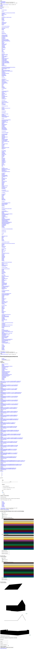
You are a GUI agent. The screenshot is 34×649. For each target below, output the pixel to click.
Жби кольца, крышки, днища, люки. (7, 333)
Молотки (3, 138)
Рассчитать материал (3, 556)
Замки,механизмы (4, 319)
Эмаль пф (3, 46)
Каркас (3, 18)
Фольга (3, 76)
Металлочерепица (4, 124)
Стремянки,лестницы (5, 342)
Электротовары (4, 210)
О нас (3, 344)
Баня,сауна (3, 251)
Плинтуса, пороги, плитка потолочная (7, 331)
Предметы (3, 256)
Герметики (3, 247)
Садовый (3, 144)
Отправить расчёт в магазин (9, 647)
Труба (3, 84)
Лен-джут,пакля (4, 68)
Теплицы (3, 201)
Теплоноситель (4, 98)
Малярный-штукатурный (5, 147)
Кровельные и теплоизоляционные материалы (8, 67)
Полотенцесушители (5, 185)
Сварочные (3, 324)
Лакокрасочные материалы (6, 268)
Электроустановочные (5, 221)
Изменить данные (3, 647)
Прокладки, (3, 179)
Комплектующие (4, 170)
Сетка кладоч (4, 190)
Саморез (3, 63)
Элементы (3, 218)
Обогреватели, (4, 225)
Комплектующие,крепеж (5, 116)
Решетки (3, 308)
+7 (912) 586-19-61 (3, 352)
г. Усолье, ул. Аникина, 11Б (7, 489)
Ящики (3, 258)
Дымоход (3, 122)
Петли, (3, 320)
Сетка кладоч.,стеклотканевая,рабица (7, 228)
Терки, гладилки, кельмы (5, 141)
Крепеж (3, 332)
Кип (2, 180)
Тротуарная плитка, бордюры (6, 202)
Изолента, (3, 378)
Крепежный (3, 287)
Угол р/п (3, 83)
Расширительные (4, 178)
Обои (3, 89)
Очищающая (4, 103)
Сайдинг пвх (4, 335)
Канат (3, 239)
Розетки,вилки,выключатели (6, 371)
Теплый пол (3, 215)
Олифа (3, 43)
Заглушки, (3, 109)
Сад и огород (4, 150)
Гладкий (3, 125)
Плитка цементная (4, 204)
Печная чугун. (4, 230)
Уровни (3, 142)
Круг (2, 234)
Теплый (3, 217)
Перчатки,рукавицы (5, 139)
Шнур (3, 237)
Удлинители (3, 368)
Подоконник (4, 112)
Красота (3, 254)
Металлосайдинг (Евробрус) (6, 171)
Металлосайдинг (4, 128)
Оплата (3, 347)
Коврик (3, 312)
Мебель (3, 259)
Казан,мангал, (4, 311)
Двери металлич (4, 22)
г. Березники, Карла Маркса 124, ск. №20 (9, 487)
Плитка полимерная (5, 203)
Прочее (3, 329)
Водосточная (4, 127)
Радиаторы (3, 95)
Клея (2, 245)
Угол (2, 85)
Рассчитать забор (2, 555)
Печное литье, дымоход (5, 336)
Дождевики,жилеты (5, 263)
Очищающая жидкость (5, 102)
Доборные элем (4, 91)
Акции (3, 345)
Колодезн (3, 32)
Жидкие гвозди (4, 14)
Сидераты (3, 159)
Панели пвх (3, 341)
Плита (3, 310)
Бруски (3, 338)
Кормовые (3, 160)
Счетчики (3, 227)
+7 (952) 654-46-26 (3, 2)
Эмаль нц (3, 45)
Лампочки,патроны (5, 220)
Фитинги (3, 97)
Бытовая (3, 257)
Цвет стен (5, 534)
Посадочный (4, 162)
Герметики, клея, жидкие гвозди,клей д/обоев (8, 12)
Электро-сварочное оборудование (7, 208)
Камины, (3, 260)
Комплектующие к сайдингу (6, 169)
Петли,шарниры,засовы (5, 316)
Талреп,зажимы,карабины (5, 62)
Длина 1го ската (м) (5, 551)
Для (2, 166)
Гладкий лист (4, 121)
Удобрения (3, 153)
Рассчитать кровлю (3, 581)
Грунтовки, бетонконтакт (5, 40)
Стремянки (3, 192)
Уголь (3, 309)
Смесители (3, 176)
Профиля (3, 20)
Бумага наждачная (4, 134)
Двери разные (4, 23)
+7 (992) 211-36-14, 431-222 (4, 4)
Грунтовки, (3, 49)
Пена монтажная (4, 101)
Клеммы (3, 365)
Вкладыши (3, 164)
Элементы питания (4, 216)
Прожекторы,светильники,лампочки (7, 213)
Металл (3, 123)
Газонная (3, 161)
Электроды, (3, 325)
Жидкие (3, 15)
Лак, (2, 50)
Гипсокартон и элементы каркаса (6, 17)
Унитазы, (3, 186)
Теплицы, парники (4, 267)
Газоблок (3, 194)
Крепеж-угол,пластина (5, 58)
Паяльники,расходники (5, 223)
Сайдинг (3, 167)
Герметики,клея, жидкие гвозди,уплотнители (8, 243)
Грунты (3, 163)
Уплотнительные (4, 181)
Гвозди (3, 55)
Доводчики (3, 28)
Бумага (3, 145)
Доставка (3, 346)
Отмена (2, 646)
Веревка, (3, 240)
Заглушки (3, 87)
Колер (3, 41)
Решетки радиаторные (5, 132)
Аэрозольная (4, 47)
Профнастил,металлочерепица (6, 119)
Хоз (2, 250)
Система (3, 173)
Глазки (3, 321)
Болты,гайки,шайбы (5, 54)
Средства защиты (4, 140)
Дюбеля (3, 57)
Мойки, (3, 184)
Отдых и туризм (4, 305)
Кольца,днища (4, 33)
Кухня (3, 249)
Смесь (3, 197)
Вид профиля (4, 512)
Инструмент (3, 148)
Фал (2, 238)
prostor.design (7, 509)
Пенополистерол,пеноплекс (6, 70)
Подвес (3, 19)
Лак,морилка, (4, 272)
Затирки (3, 195)
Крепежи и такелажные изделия (6, 293)
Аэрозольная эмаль (4, 35)
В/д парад (3, 38)
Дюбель (3, 64)
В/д (2, 48)
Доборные (3, 93)
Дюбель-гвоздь (4, 56)
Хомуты (3, 303)
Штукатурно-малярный (5, 276)
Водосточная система (5, 120)
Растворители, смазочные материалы (7, 339)
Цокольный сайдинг (5, 168)
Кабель (3, 212)
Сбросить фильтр (6, 495)
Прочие (3, 327)
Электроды (3, 209)
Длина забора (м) (4, 577)
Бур (2, 165)
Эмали (3, 270)
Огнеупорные (4, 74)
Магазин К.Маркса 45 (6, 486)
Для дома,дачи (4, 248)
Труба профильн (4, 82)
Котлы (3, 94)
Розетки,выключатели (5, 214)
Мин (2, 69)
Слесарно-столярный (5, 286)
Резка (3, 285)
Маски (3, 264)
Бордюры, (3, 205)
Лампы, (3, 226)
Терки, (3, 146)
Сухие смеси (4, 193)
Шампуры (3, 307)
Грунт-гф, (3, 52)
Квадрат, (3, 86)
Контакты (3, 349)
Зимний (3, 255)
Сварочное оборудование (5, 290)
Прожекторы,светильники (5, 372)
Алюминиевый (4, 88)
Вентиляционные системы (6, 334)
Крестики (3, 280)
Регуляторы (3, 158)
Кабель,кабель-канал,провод (6, 375)
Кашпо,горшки (4, 154)
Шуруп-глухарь (4, 65)
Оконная (3, 317)
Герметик (3, 13)
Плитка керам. (4, 231)
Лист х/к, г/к (4, 81)
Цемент (3, 198)
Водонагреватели (4, 187)
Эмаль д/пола (4, 44)
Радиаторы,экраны (4, 96)
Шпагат (3, 236)
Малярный (3, 137)
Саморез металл (4, 60)
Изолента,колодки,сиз (5, 211)
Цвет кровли (7, 518)
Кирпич (3, 31)
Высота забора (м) (4, 579)
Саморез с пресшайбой (5, 61)
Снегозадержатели (4, 129)
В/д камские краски (5, 36)
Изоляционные (4, 75)
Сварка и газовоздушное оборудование (7, 322)
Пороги (3, 118)
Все (2, 157)
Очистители (3, 104)
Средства (3, 306)
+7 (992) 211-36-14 (2, 508)
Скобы (3, 29)
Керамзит (3, 71)
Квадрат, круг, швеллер (5, 80)
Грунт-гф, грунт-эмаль (5, 39)
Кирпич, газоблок (4, 337)
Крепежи (3, 53)
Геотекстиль (3, 72)
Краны (3, 183)
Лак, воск (3, 42)
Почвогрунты (4, 151)
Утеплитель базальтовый (5, 73)
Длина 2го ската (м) (5, 553)
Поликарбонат (4, 115)
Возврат (3, 348)
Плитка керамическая (5, 340)
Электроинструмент (5, 143)
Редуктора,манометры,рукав (6, 326)
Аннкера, (3, 299)
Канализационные (4, 175)
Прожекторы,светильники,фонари (7, 374)
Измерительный (4, 284)
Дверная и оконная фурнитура (6, 314)
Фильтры (3, 182)
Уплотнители (4, 246)
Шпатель (3, 207)
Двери (3, 21)
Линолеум (3, 77)
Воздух (3, 11)
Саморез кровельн (4, 59)
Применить (2, 495)
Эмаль (3, 51)
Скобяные (3, 318)
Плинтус (3, 107)
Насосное (3, 174)
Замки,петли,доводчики (5, 27)
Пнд (2, 177)
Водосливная (4, 188)
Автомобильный (4, 283)
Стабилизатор (4, 224)
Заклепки (3, 135)
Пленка (3, 114)
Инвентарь (3, 136)
